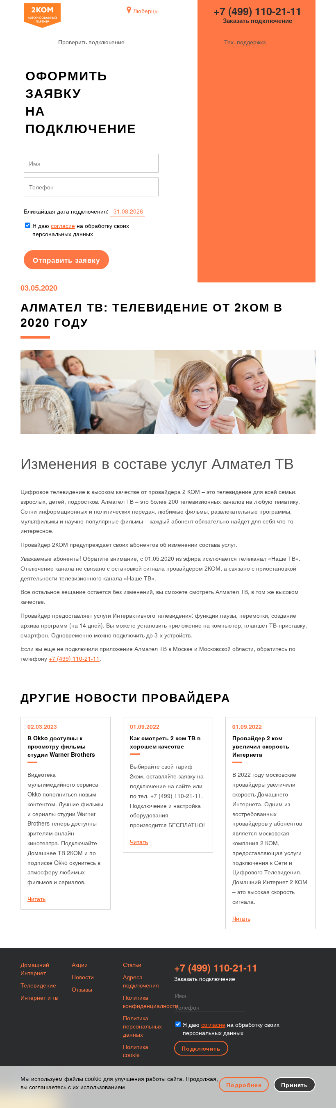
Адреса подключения (141, 981)
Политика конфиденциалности (150, 1001)
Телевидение (38, 985)
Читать (36, 898)
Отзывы (82, 989)
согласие (63, 225)
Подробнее (243, 1085)
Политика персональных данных (142, 1026)
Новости (83, 977)
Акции (80, 964)
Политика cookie (135, 1050)
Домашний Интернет (34, 968)
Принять (294, 1085)
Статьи (132, 964)
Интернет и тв (39, 997)
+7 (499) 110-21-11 (257, 11)
